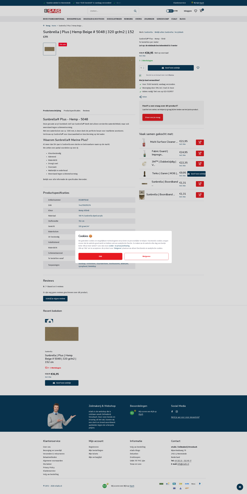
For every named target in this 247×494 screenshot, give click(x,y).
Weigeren (117, 248)
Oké (100, 256)
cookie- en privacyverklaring (119, 246)
